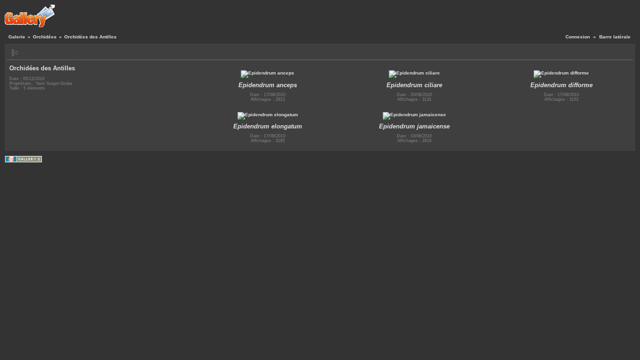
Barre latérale (615, 36)
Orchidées (45, 36)
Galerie (16, 36)
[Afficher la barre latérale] (15, 52)
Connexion (578, 36)
